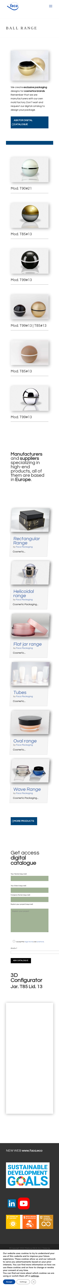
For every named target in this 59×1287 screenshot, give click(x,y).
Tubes (19, 692)
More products (24, 821)
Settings (23, 1282)
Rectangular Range (26, 540)
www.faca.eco (32, 1150)
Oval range (25, 741)
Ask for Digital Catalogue (23, 122)
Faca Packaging (24, 547)
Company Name (17, 895)
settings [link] (35, 1275)
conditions (40, 942)
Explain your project (18, 904)
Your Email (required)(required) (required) (22, 895)
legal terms (29, 942)
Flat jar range (27, 644)
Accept (9, 1282)
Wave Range (27, 789)
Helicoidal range (23, 593)
